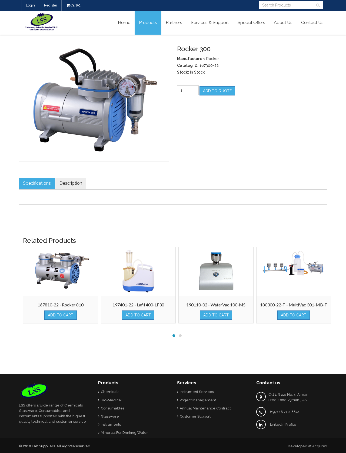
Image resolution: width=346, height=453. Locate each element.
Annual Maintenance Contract (205, 408)
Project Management (198, 400)
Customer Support (195, 416)
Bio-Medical (111, 400)
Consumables (112, 408)
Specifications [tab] (37, 183)
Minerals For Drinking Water (124, 433)
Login (30, 5)
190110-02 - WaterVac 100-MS (215, 304)
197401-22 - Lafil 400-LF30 (138, 304)
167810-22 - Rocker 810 (61, 304)
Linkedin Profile (283, 424)
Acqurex (319, 446)
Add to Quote (217, 91)
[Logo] (34, 391)
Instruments (111, 424)
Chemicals (110, 392)
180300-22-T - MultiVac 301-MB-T (293, 304)
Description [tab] (70, 183)
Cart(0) (76, 5)
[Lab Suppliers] (47, 21)
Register (50, 5)
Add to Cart (60, 315)
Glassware (110, 416)
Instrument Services (197, 392)
